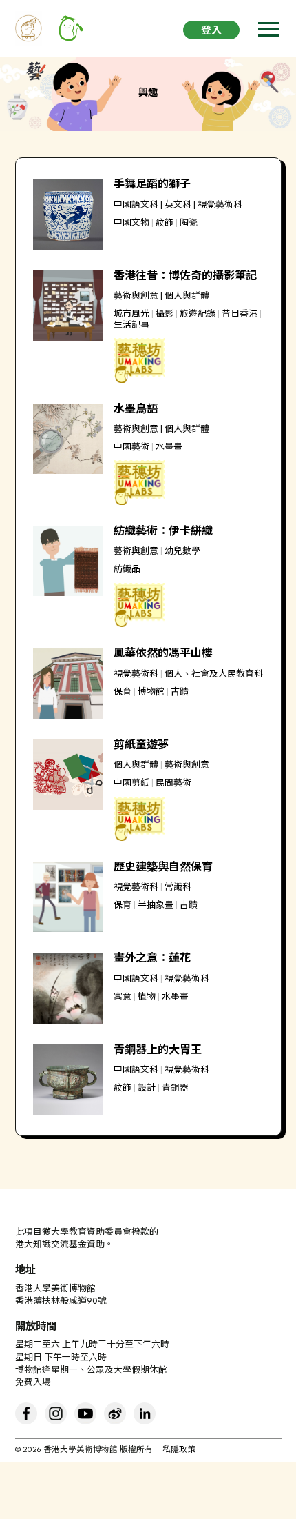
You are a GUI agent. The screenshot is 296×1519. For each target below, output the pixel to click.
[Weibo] (115, 1413)
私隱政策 (178, 1450)
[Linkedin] (145, 1413)
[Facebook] (26, 1413)
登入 (211, 31)
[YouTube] (85, 1413)
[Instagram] (56, 1413)
